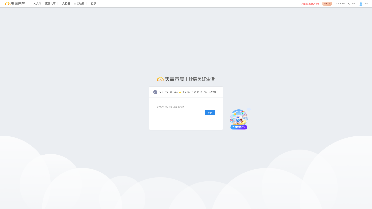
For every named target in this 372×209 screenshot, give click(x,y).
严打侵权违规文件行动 (310, 4)
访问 (210, 112)
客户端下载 (340, 3)
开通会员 (327, 3)
